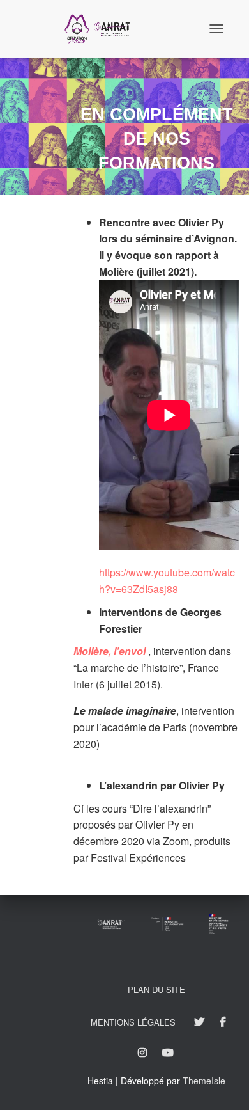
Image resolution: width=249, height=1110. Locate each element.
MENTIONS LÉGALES (133, 1022)
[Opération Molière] (102, 28)
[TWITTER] (199, 1022)
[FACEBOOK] (222, 1022)
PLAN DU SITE (156, 989)
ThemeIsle (204, 1080)
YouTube (169, 1053)
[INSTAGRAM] (142, 1053)
